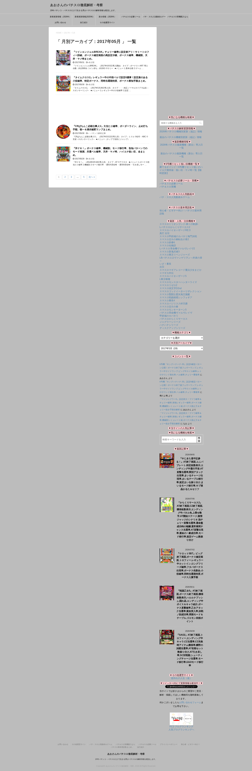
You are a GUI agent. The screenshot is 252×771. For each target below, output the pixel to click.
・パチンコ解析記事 (97, 133)
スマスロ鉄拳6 (167, 242)
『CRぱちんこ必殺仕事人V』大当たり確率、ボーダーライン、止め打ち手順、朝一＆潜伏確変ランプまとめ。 (110, 128)
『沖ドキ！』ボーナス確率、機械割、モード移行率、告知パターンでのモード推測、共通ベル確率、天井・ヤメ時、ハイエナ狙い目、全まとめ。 (110, 151)
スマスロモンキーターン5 (173, 309)
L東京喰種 (165, 279)
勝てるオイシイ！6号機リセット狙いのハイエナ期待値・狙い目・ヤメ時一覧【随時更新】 (181, 170)
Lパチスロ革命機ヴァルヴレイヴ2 (177, 248)
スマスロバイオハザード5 (173, 276)
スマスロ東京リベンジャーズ (175, 254)
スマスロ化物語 (168, 245)
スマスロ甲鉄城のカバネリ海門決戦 (178, 236)
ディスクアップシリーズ (172, 328)
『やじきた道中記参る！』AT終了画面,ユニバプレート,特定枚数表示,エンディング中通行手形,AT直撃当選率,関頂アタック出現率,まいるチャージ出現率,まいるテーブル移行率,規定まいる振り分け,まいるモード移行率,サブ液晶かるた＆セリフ (189, 473)
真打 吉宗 (164, 233)
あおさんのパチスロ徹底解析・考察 (76, 5)
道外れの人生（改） (181, 678)
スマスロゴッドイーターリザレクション (181, 291)
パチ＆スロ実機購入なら (177, 17)
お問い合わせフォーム (190, 702)
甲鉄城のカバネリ (169, 316)
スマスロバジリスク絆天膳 (174, 303)
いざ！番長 (165, 264)
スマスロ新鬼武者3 (170, 251)
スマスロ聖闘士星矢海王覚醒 (175, 294)
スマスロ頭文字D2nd (171, 288)
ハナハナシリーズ (169, 325)
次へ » (92, 177)
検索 (199, 439)
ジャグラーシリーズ (170, 322)
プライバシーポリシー (168, 744)
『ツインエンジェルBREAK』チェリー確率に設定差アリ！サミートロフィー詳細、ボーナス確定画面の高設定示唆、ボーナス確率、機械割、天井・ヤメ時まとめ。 (111, 55)
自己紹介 (84, 22)
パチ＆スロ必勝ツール (130, 17)
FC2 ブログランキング (181, 726)
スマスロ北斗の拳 (169, 306)
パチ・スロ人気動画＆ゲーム (154, 18)
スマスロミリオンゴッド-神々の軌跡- (179, 224)
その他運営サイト (107, 22)
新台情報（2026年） (107, 17)
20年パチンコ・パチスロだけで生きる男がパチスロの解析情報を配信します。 (126, 759)
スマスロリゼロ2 (168, 285)
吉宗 (162, 267)
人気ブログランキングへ (181, 729)
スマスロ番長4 (167, 300)
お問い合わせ (60, 22)
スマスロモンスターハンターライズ (178, 282)
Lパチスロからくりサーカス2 (175, 227)
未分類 (91, 62)
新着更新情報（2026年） (60, 17)
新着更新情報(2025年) (84, 17)
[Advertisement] (102, 110)
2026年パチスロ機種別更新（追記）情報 (181, 131)
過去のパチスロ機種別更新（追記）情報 (181, 137)
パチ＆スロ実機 (168, 186)
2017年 (67, 33)
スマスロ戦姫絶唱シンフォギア (176, 297)
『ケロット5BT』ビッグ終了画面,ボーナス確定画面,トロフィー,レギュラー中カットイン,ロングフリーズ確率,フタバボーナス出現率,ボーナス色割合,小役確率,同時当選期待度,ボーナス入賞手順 (189, 565)
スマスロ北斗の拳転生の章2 (174, 239)
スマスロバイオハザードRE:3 (175, 230)
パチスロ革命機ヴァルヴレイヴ (176, 312)
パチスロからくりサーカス (174, 319)
